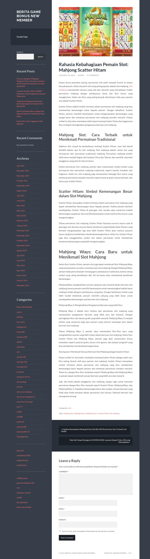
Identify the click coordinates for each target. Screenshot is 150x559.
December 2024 (23, 230)
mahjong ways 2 (91, 413)
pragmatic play (22, 460)
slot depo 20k (22, 367)
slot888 (20, 417)
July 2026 (20, 166)
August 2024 (22, 250)
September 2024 (23, 245)
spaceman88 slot (23, 432)
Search (20, 52)
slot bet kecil (21, 465)
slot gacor (20, 372)
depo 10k (20, 451)
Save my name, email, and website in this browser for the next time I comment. (88, 531)
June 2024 (21, 260)
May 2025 (21, 206)
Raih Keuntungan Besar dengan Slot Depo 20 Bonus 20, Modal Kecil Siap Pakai (30, 113)
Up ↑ (131, 553)
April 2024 (21, 270)
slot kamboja (21, 382)
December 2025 (23, 171)
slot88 (19, 412)
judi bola (20, 317)
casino (19, 312)
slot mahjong (114, 413)
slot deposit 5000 (23, 455)
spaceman (20, 422)
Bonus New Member (24, 307)
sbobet (19, 342)
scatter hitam (103, 413)
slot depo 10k (22, 362)
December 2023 (23, 285)
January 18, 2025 (67, 75)
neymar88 (21, 332)
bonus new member (24, 507)
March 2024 (21, 275)
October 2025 (22, 181)
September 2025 (23, 186)
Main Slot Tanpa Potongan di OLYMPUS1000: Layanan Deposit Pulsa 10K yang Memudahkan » (100, 441)
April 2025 (21, 211)
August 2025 (22, 191)
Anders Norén (119, 553)
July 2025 (20, 196)
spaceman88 (21, 427)
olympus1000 (22, 337)
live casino (21, 322)
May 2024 (21, 265)
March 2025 (21, 216)
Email (62, 509)
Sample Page (22, 37)
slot (18, 352)
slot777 (20, 407)
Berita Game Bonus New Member (29, 16)
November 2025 (23, 176)
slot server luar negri (25, 402)
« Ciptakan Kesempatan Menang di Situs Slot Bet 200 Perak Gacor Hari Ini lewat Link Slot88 (94, 430)
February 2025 (22, 220)
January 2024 (22, 280)
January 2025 (22, 226)
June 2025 (21, 201)
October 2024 (22, 240)
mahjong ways (22, 478)
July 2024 (20, 255)
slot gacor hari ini (23, 377)
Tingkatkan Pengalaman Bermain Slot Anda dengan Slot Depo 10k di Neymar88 (30, 103)
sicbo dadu (21, 347)
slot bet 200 (21, 357)
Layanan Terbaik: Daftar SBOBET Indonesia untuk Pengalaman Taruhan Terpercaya (31, 93)
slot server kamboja (24, 392)
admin (81, 75)
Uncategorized (22, 437)
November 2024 (23, 236)
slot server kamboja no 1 (26, 397)
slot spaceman (22, 502)
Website (62, 520)
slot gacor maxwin (24, 493)
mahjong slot (21, 327)
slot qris (20, 387)
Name (62, 498)
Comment (64, 472)
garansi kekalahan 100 (25, 483)
